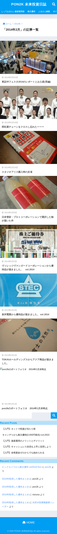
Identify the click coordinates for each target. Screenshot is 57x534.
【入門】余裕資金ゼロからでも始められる (23, 452)
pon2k (48, 467)
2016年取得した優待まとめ (15, 479)
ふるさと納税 (44, 11)
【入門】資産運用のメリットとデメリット (23, 441)
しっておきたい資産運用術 (12, 11)
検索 (54, 415)
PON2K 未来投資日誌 (28, 4)
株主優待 (31, 11)
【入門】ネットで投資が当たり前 (19, 429)
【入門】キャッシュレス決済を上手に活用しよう (26, 446)
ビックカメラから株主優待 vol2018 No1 (22, 467)
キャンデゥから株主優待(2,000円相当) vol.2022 (26, 435)
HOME (30, 522)
